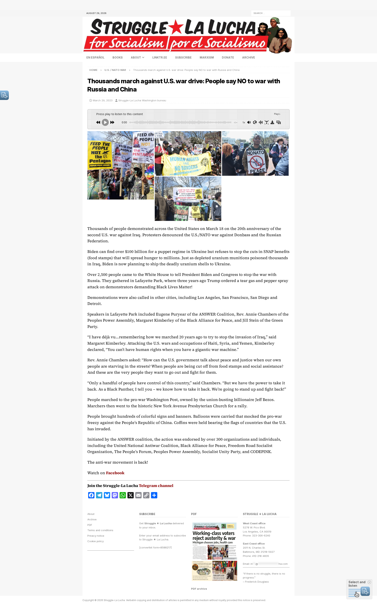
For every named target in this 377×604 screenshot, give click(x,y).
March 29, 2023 (103, 100)
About (136, 57)
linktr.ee (159, 57)
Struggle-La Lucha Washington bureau (142, 100)
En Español (95, 57)
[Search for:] (271, 13)
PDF (89, 524)
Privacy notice (95, 535)
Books (118, 57)
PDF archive (199, 588)
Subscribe (183, 57)
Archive (248, 57)
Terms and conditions (100, 530)
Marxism (207, 57)
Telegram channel (156, 485)
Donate (228, 57)
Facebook (115, 473)
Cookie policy (95, 541)
